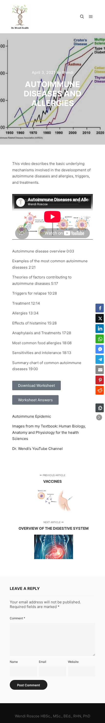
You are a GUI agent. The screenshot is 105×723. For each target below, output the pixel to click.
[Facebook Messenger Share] (99, 349)
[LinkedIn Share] (99, 328)
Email (42, 662)
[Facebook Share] (99, 308)
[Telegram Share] (99, 359)
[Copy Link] (99, 407)
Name (14, 662)
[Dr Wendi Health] (20, 16)
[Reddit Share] (99, 390)
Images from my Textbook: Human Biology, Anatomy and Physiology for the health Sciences (49, 432)
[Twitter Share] (99, 318)
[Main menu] (90, 16)
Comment (17, 618)
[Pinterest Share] (99, 380)
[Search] (82, 16)
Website (73, 662)
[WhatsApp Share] (99, 338)
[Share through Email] (99, 369)
